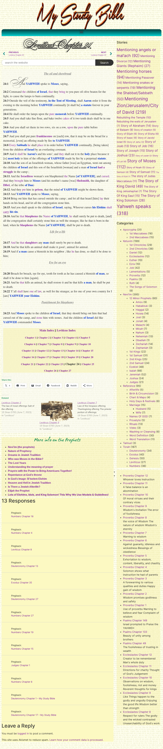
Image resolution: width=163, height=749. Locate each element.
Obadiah (141, 340)
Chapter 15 (87, 350)
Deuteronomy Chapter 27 (24, 599)
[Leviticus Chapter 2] (21, 409)
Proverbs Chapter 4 (135, 567)
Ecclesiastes (136, 256)
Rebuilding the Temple (134, 117)
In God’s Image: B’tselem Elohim (27, 478)
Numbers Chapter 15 (22, 648)
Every (12, 145)
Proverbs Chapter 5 (135, 555)
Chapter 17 (43, 357)
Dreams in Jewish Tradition (24, 455)
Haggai (140, 309)
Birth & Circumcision (141, 393)
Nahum (140, 332)
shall (20, 154)
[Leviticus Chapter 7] (97, 410)
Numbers (134, 465)
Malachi (140, 324)
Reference (129, 385)
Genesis (134, 458)
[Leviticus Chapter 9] (57, 411)
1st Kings (134, 351)
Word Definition (138, 435)
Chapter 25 (88, 364)
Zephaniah (142, 347)
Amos (139, 302)
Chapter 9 (70, 344)
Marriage (134, 404)
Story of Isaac (127, 137)
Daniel (133, 252)
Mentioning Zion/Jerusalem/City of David (138, 105)
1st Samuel (135, 355)
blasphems (31, 216)
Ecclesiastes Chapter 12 (137, 654)
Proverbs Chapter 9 (135, 506)
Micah (139, 328)
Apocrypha (129, 229)
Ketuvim (128, 241)
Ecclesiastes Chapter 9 (137, 692)
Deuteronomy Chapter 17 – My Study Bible (33, 715)
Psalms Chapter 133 (135, 631)
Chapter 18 (57, 357)
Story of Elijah (127, 133)
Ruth (132, 283)
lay (101, 198)
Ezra (132, 263)
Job (131, 267)
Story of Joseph (131, 150)
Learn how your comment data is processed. (76, 739)
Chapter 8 (56, 344)
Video (132, 427)
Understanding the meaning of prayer (30, 467)
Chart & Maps (137, 397)
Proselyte (135, 420)
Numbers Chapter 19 (22, 632)
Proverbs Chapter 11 (135, 483)
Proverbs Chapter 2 (135, 593)
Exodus (133, 454)
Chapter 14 (72, 350)
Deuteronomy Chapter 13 (24, 566)
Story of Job (141, 146)
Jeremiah (134, 374)
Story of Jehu (135, 142)
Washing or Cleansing (142, 431)
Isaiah (132, 370)
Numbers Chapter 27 (22, 615)
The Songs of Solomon (143, 286)
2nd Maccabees (139, 237)
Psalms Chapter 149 (135, 620)
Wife (138, 412)
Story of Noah (136, 167)
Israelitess (27, 176)
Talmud (127, 443)
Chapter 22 (42, 364)
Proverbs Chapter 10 (135, 494)
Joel (138, 317)
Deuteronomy (137, 450)
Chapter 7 (43, 344)
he (29, 145)
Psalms (133, 279)
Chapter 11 (28, 350)
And (13, 242)
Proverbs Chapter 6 (135, 540)
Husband (141, 408)
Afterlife (134, 389)
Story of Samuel (142, 172)
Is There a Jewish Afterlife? (24, 486)
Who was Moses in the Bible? (25, 459)
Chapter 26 (50, 370)
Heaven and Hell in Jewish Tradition (29, 482)
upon (70, 127)
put (24, 189)
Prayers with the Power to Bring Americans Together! (40, 471)
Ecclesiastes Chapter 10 (137, 677)
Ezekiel (133, 366)
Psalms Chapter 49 (134, 643)
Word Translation (139, 439)
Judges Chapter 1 (20, 665)
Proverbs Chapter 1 (134, 605)
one (31, 291)
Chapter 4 (71, 337)
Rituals (133, 424)
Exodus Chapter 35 (21, 582)
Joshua (133, 378)
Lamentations (137, 271)
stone (39, 317)
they (61, 154)
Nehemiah (142, 336)
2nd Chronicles (138, 248)
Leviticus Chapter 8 (21, 549)
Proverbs (134, 275)
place (40, 145)
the (24, 92)
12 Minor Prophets (140, 298)
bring (62, 92)
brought (18, 180)
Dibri (6, 185)
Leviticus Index (66, 330)
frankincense (44, 136)
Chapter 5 (84, 337)
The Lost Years (17, 463)
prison (39, 189)
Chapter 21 (27, 364)
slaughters (31, 242)
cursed (105, 176)
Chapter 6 (29, 344)
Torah (126, 446)
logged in (23, 733)
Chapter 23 (57, 364)
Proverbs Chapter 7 (135, 532)
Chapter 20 (87, 357)
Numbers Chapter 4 (21, 532)
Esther (133, 260)
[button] (81, 31)
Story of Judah (143, 156)
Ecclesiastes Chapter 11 (137, 666)
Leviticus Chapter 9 (49, 422)
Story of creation (145, 129)
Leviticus (134, 462)
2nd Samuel (136, 363)
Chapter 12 (43, 350)
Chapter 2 (44, 337)
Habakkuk (142, 305)
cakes (66, 118)
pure (51, 114)
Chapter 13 (57, 350)
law (39, 291)
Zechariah (142, 344)
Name (46, 216)
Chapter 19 (72, 357)
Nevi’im (127, 294)
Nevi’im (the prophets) (21, 447)
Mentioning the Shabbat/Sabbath (136, 93)
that (51, 92)
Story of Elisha (148, 133)
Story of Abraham (136, 125)
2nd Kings (135, 359)
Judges (133, 382)
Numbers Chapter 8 (21, 681)
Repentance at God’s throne (25, 475)
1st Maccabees (138, 233)
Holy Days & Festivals (142, 401)
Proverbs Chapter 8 (135, 517)
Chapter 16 (28, 357)
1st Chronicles (137, 244)
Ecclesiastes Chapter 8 (137, 711)
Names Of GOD (138, 416)
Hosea (139, 313)
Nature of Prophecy (20, 451)
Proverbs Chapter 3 (135, 578)
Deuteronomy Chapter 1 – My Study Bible (33, 698)
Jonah (139, 321)
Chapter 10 (84, 344)
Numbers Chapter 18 (22, 516)
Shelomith (83, 180)
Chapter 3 (57, 337)
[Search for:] (48, 62)
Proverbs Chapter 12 (135, 475)
